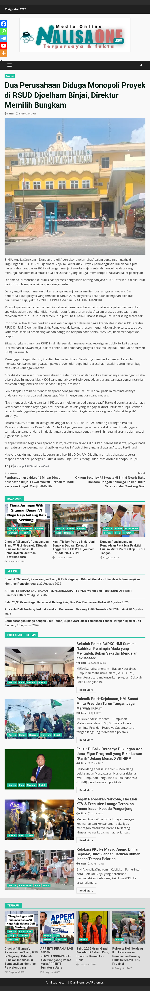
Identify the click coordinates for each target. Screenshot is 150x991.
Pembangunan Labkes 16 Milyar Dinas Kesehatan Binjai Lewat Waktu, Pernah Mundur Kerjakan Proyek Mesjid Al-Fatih (39, 479)
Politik (42, 682)
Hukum (70, 528)
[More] (3, 53)
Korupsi (10, 76)
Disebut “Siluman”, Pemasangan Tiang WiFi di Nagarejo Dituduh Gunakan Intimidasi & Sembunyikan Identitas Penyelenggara (27, 520)
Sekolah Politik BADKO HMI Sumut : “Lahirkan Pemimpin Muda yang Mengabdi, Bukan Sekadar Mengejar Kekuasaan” (39, 667)
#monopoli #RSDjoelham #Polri (31, 466)
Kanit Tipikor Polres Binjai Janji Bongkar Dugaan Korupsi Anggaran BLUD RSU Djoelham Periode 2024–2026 (75, 520)
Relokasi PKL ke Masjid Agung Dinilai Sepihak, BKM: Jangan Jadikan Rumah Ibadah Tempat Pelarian (39, 870)
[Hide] (1, 60)
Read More (86, 689)
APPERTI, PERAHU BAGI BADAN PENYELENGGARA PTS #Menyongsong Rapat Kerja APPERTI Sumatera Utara (57, 927)
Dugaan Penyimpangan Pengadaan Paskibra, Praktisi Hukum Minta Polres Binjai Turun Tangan (122, 520)
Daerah (12, 528)
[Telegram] (3, 38)
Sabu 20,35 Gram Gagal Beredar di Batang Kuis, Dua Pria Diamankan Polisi (55, 602)
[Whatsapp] (3, 31)
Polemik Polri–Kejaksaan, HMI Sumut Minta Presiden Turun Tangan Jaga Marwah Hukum (39, 719)
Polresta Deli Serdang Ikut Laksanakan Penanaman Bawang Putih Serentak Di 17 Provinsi (66, 609)
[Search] (141, 65)
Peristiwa (25, 533)
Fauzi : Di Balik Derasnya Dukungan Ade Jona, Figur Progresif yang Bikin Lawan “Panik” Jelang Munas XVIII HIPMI (39, 769)
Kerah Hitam (25, 528)
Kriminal (12, 533)
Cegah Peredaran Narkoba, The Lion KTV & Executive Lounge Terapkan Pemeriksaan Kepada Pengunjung (39, 820)
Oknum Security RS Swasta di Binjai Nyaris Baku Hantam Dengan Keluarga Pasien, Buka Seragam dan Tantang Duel (110, 479)
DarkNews (77, 982)
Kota (58, 533)
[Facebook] (3, 24)
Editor (10, 113)
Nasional (68, 533)
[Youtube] (3, 45)
